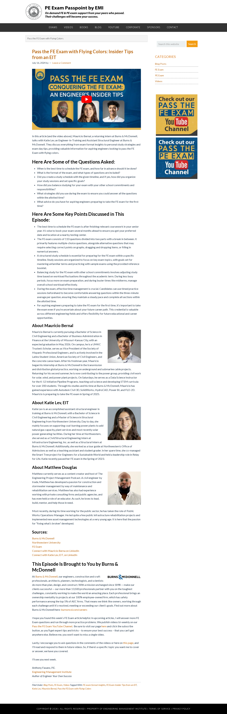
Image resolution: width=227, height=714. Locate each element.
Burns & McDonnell (43, 538)
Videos (66, 684)
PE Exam (159, 75)
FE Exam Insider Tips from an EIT (121, 684)
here (104, 626)
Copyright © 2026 (47, 709)
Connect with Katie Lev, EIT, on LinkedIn (54, 554)
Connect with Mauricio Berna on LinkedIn (55, 550)
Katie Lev (36, 688)
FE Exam (37, 546)
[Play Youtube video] (86, 99)
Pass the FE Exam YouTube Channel (52, 626)
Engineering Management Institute (51, 671)
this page (128, 642)
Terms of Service (159, 709)
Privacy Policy (181, 709)
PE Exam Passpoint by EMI (75, 11)
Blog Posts (48, 684)
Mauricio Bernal (49, 688)
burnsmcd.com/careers (74, 609)
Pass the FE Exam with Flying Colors (74, 688)
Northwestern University (46, 542)
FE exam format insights (94, 684)
